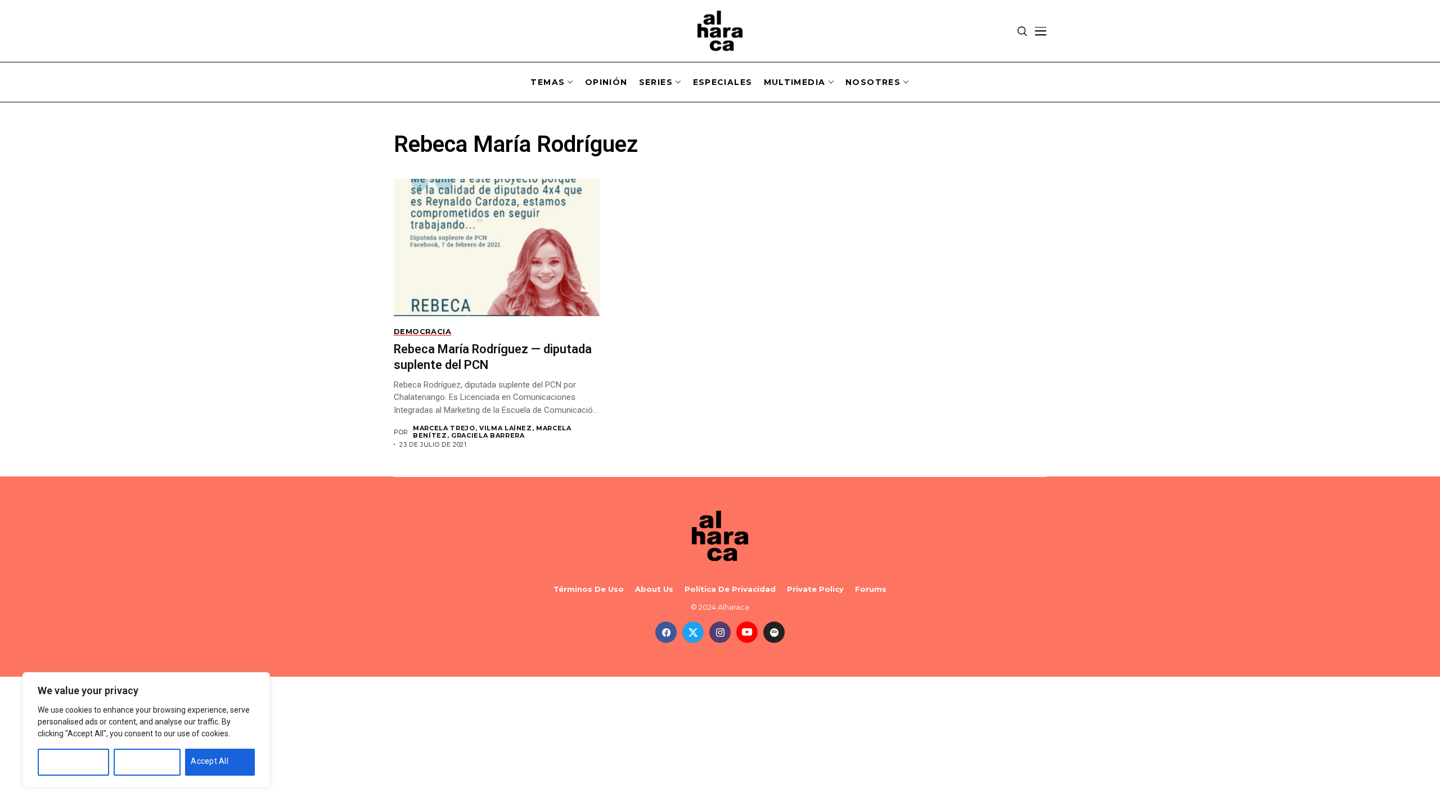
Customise (63, 761)
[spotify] (774, 632)
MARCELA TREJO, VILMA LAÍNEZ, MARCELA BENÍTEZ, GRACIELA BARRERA (492, 432)
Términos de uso (589, 589)
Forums (870, 589)
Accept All (209, 761)
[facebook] (666, 632)
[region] (146, 730)
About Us (654, 589)
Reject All (136, 761)
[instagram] (720, 632)
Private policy (815, 589)
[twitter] (693, 632)
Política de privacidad (730, 589)
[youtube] (747, 632)
